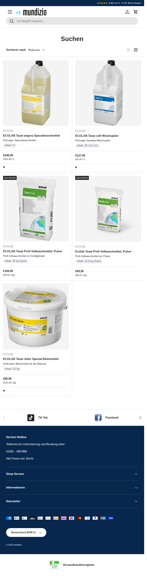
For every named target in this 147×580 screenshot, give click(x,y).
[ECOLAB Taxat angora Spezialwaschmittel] (36, 93)
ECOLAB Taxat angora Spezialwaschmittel (31, 135)
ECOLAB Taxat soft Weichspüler (97, 135)
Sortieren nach (16, 49)
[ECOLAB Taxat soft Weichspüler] (108, 93)
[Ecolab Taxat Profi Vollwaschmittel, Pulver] (108, 209)
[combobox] (72, 21)
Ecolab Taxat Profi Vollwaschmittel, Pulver (103, 251)
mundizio (17, 545)
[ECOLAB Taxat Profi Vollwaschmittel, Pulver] (36, 209)
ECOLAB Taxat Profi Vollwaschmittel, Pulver (32, 251)
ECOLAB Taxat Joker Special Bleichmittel (31, 358)
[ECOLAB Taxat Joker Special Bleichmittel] (36, 316)
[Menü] (10, 12)
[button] (135, 12)
